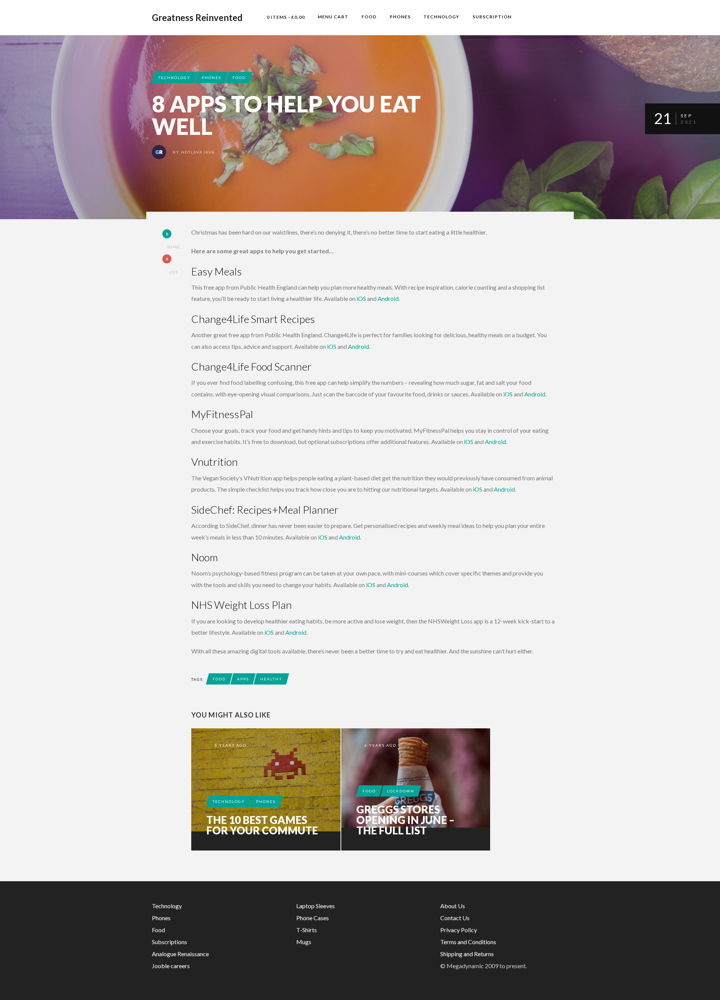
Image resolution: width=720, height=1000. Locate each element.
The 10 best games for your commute (262, 825)
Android (388, 298)
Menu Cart (333, 16)
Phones (400, 16)
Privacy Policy (458, 929)
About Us (452, 905)
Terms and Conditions (468, 941)
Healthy (271, 679)
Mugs (303, 941)
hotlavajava (198, 152)
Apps (243, 679)
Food (369, 16)
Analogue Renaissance (180, 953)
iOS (361, 298)
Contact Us (455, 917)
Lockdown (400, 791)
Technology (441, 16)
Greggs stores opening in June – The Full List (405, 820)
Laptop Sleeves (315, 905)
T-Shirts (306, 929)
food (219, 679)
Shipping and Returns (467, 953)
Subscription (492, 16)
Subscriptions (169, 941)
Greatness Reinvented (197, 17)
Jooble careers (171, 965)
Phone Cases (312, 917)
